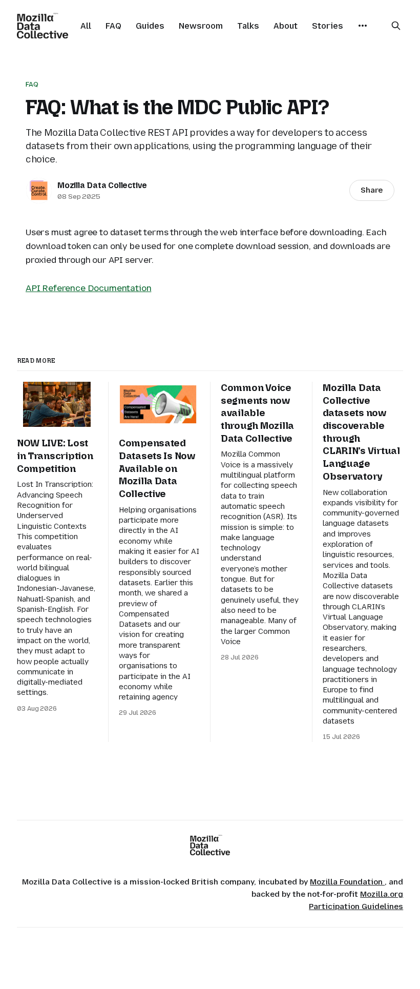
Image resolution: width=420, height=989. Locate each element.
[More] (362, 25)
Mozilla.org (381, 894)
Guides (150, 26)
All (85, 26)
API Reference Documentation (88, 288)
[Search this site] (396, 25)
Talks (248, 26)
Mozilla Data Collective (102, 185)
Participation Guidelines (356, 906)
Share (372, 190)
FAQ (113, 26)
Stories (327, 26)
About (286, 26)
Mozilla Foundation (347, 882)
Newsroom (201, 26)
